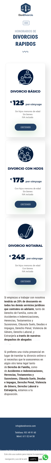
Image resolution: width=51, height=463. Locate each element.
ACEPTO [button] (33, 459)
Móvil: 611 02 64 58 (26, 436)
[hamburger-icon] (26, 23)
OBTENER (26, 127)
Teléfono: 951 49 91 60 (25, 432)
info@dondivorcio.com (25, 426)
